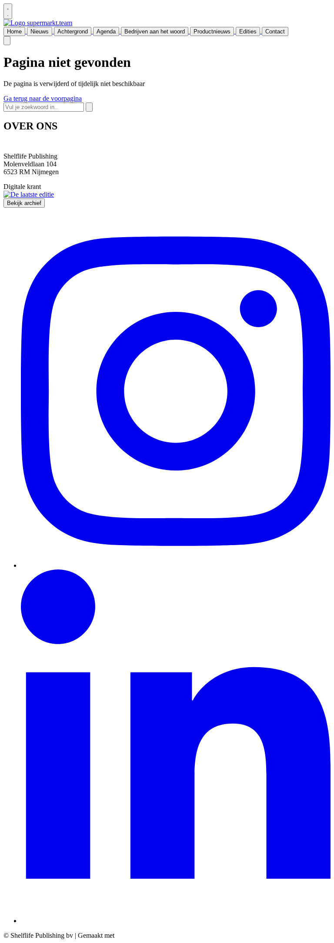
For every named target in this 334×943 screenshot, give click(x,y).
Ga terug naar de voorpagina (42, 98)
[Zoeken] (89, 107)
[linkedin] (176, 920)
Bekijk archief (24, 203)
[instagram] (176, 565)
